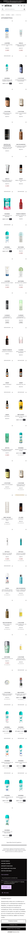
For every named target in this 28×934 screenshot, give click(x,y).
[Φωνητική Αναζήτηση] (24, 9)
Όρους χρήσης (14, 881)
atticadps (6, 892)
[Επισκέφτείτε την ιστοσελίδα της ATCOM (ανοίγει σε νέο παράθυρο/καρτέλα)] (13, 931)
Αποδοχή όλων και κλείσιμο (13, 928)
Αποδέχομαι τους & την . (14, 882)
